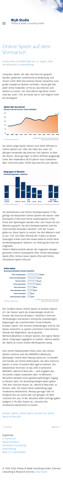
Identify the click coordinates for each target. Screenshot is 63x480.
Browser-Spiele (10, 413)
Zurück (8, 427)
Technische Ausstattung (14, 445)
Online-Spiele (26, 413)
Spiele (51, 413)
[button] (4, 23)
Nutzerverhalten (10, 442)
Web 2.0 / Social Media (14, 452)
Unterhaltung (26, 64)
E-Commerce (9, 438)
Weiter (55, 427)
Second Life (40, 413)
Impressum (41, 471)
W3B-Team (25, 61)
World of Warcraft (11, 416)
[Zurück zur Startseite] (31, 23)
